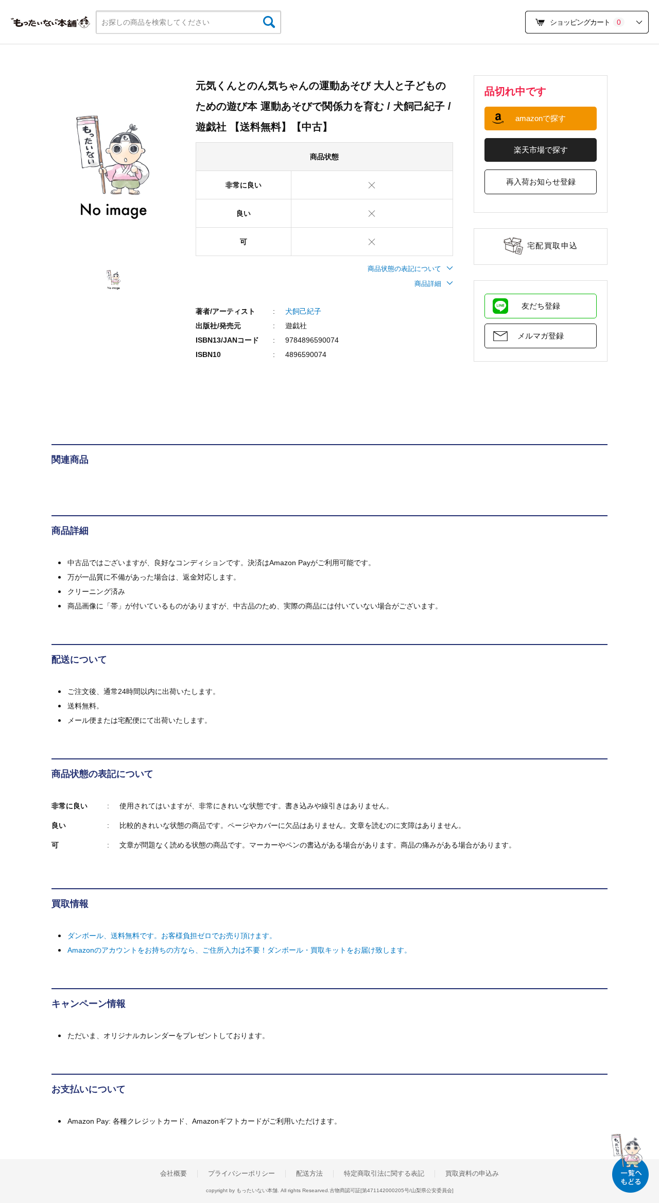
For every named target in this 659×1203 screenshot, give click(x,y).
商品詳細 (427, 283)
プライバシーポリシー (241, 1173)
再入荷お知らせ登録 (541, 181)
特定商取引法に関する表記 (384, 1173)
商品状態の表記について (404, 269)
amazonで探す (540, 118)
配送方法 (309, 1173)
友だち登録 (541, 305)
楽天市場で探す (541, 149)
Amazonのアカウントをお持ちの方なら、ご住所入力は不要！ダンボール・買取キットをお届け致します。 (239, 950)
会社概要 (173, 1173)
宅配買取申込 (552, 245)
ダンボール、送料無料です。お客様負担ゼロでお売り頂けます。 (171, 935)
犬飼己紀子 (303, 311)
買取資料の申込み (472, 1173)
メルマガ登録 (540, 335)
